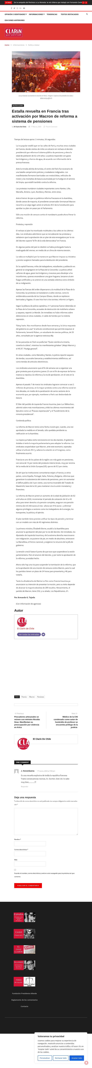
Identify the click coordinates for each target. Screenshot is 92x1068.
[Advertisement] (46, 666)
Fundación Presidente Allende (24, 993)
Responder (24, 787)
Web (15, 860)
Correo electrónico (21, 850)
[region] (60, 1047)
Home (7, 45)
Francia (24, 697)
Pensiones (40, 697)
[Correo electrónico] (43, 634)
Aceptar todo (77, 1058)
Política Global (33, 45)
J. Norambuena (27, 771)
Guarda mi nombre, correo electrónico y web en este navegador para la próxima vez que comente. (44, 875)
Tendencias (52, 14)
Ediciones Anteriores (15, 20)
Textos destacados (70, 14)
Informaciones (36, 14)
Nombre (17, 839)
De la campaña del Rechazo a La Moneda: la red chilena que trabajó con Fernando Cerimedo (49, 2)
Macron (31, 697)
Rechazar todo (60, 1058)
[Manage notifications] (86, 1063)
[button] (83, 2)
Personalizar (45, 1058)
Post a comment (51, 127)
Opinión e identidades (15, 14)
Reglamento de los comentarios (24, 1000)
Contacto (24, 1006)
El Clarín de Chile (20, 127)
